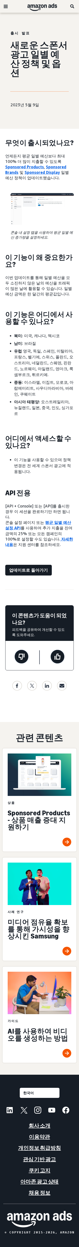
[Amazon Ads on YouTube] (51, 1111)
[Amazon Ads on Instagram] (37, 1111)
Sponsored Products (24, 166)
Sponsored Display (42, 172)
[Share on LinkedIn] (47, 686)
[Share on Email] (62, 686)
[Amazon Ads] (38, 6)
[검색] (72, 6)
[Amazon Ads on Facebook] (65, 1111)
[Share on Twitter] (32, 686)
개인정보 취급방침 (39, 1148)
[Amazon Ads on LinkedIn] (9, 1111)
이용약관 (39, 1137)
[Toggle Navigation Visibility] (6, 6)
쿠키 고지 (39, 1170)
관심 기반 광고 (39, 1159)
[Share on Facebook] (17, 686)
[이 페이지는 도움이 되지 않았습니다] (21, 657)
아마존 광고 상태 (39, 1181)
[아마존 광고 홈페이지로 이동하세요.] (39, 1219)
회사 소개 (39, 1125)
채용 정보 (39, 1192)
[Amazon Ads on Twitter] (23, 1111)
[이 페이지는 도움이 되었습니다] (57, 657)
